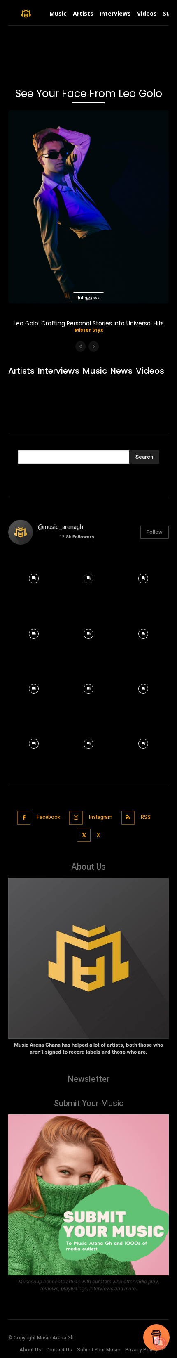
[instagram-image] (33, 576)
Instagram (100, 817)
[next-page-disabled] (93, 346)
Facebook (48, 817)
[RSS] (128, 818)
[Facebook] (24, 818)
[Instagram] (76, 818)
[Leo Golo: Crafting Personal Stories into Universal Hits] (88, 206)
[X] (84, 835)
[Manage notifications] (160, 1343)
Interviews (89, 298)
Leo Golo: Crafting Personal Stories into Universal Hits (89, 323)
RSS (146, 817)
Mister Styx (89, 330)
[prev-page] (80, 346)
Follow (155, 532)
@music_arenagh (60, 527)
